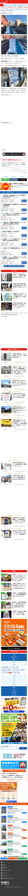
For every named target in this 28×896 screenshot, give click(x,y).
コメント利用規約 (23, 172)
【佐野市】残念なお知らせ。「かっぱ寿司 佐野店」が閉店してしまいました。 (19, 464)
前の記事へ (6, 176)
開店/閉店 (20, 7)
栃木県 (11, 10)
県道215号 (15, 314)
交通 (2, 314)
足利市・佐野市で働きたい (8, 192)
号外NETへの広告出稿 (6, 870)
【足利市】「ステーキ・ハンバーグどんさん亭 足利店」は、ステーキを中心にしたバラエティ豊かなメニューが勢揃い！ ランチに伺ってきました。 (19, 577)
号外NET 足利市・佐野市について (8, 878)
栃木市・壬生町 (15, 667)
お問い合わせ (4, 873)
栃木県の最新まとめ (6, 667)
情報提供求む (4, 867)
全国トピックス (4, 7)
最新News (11, 7)
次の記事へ (22, 176)
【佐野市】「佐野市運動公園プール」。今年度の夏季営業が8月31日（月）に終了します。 (19, 594)
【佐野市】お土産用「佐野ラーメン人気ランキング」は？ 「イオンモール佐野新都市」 (19, 532)
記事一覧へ (14, 176)
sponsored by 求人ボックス (21, 192)
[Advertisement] (14, 333)
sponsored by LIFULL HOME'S (20, 803)
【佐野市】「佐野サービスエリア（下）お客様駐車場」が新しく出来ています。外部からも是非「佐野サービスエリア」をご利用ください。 (19, 370)
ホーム (3, 862)
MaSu (6, 316)
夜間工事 (10, 314)
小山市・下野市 (6, 672)
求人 (15, 7)
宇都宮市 (23, 669)
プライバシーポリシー (6, 875)
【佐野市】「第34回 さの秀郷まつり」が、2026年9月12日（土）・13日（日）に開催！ (19, 613)
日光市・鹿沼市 (16, 669)
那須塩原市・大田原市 (6, 669)
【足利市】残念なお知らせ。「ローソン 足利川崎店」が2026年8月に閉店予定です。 (19, 477)
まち (3, 316)
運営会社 (4, 865)
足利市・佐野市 (17, 672)
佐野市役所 (6, 314)
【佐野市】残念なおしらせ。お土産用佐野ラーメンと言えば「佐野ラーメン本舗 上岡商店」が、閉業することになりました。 (19, 423)
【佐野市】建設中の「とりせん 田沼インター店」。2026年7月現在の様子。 (19, 355)
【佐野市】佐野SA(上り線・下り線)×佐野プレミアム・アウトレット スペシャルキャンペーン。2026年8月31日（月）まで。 (19, 586)
